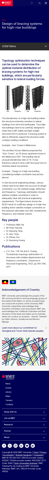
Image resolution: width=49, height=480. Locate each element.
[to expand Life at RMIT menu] (44, 418)
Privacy (43, 452)
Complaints (38, 455)
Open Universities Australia (25, 463)
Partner (7, 431)
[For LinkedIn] (21, 445)
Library (8, 392)
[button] (39, 3)
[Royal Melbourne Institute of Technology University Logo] (6, 3)
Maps (8, 396)
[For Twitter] (10, 445)
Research (8, 424)
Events (8, 388)
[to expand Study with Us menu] (44, 412)
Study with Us (10, 412)
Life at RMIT (9, 418)
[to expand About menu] (44, 437)
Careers (9, 400)
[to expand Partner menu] (44, 431)
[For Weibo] (33, 445)
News (8, 384)
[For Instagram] (15, 445)
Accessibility (8, 455)
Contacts (9, 404)
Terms (36, 452)
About (6, 437)
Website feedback (24, 455)
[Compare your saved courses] (33, 3)
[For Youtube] (27, 445)
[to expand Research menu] (44, 424)
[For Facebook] (4, 445)
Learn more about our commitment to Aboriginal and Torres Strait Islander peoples (23, 329)
